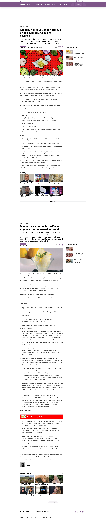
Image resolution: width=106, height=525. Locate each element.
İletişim (40, 517)
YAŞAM (54, 4)
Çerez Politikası (30, 517)
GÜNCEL (38, 4)
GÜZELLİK (43, 4)
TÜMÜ (64, 4)
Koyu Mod (23, 1)
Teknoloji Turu (49, 517)
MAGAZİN (59, 4)
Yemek (27, 223)
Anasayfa (22, 26)
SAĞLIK (49, 4)
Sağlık (27, 26)
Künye (36, 517)
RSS (44, 517)
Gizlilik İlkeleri (23, 517)
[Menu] (84, 4)
